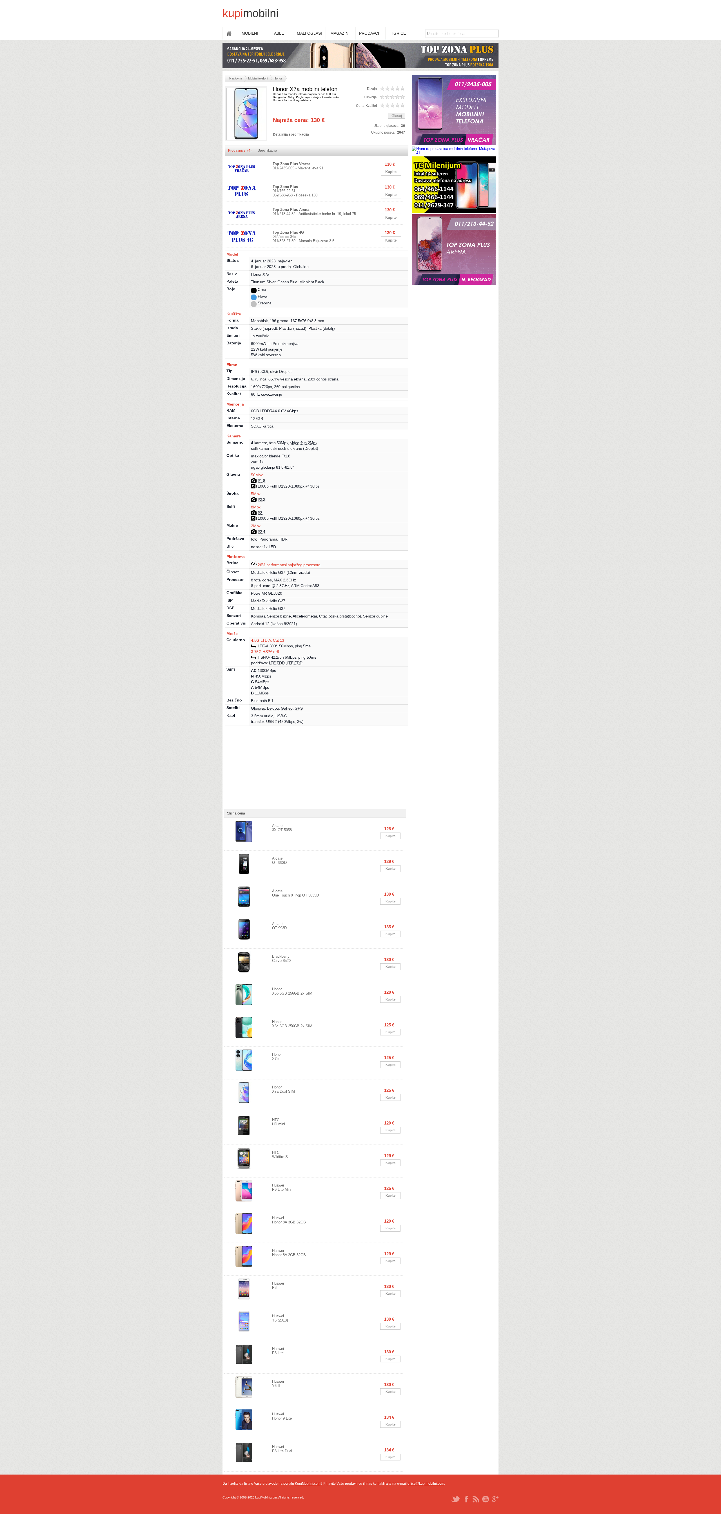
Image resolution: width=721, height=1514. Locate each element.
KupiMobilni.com (308, 1484)
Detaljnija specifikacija (291, 134)
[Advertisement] (396, 14)
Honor (278, 78)
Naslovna (235, 78)
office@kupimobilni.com (426, 1484)
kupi (232, 13)
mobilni (261, 13)
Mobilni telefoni (258, 78)
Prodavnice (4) (240, 150)
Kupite (391, 172)
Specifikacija (267, 150)
